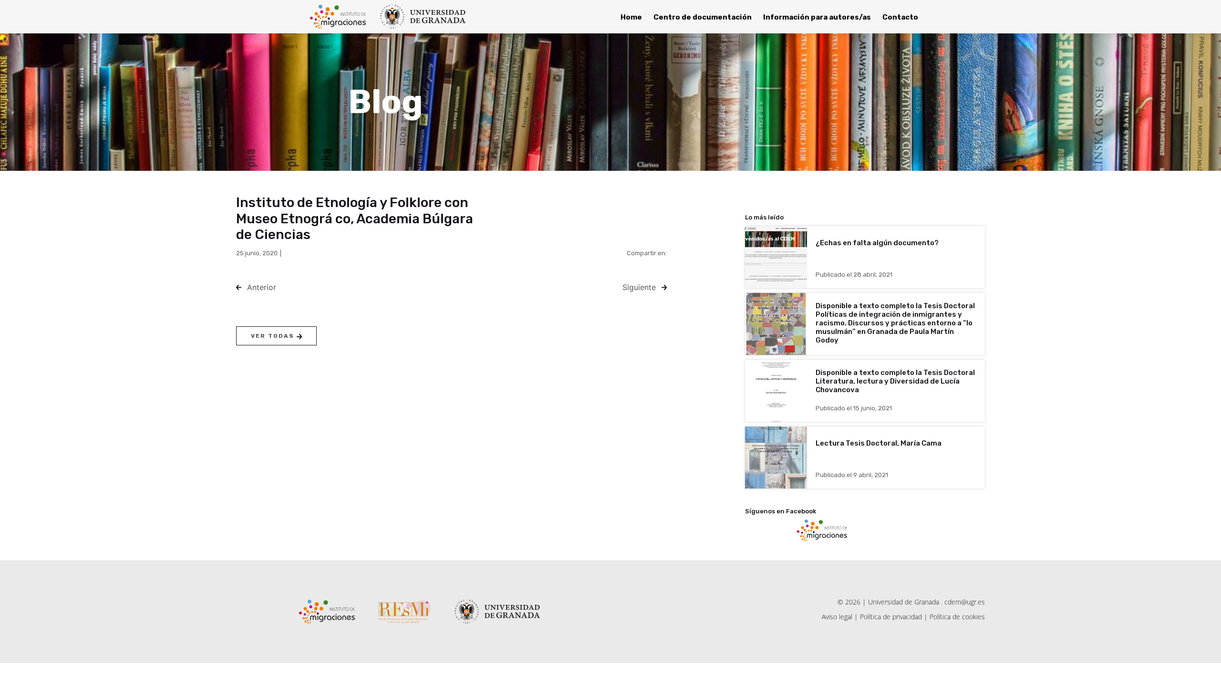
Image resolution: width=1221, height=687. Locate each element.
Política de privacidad (891, 616)
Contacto (900, 17)
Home (631, 17)
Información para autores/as (817, 17)
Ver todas (274, 336)
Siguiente (639, 287)
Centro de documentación (702, 17)
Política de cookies (957, 616)
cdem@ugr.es (964, 601)
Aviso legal (837, 616)
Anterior (261, 287)
